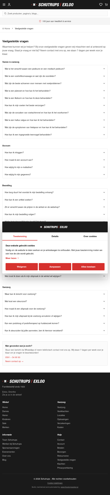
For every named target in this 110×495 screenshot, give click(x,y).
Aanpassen (55, 266)
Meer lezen (11, 258)
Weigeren (21, 266)
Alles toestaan (88, 266)
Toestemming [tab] (20, 236)
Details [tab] (55, 236)
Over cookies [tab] (90, 236)
